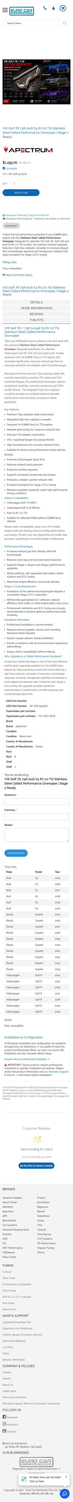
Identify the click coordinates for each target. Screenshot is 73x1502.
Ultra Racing (44, 1234)
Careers (7, 1372)
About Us (8, 1384)
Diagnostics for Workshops (17, 1328)
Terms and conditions (14, 1397)
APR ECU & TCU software (17, 1297)
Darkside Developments (16, 1229)
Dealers (7, 1378)
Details (36, 302)
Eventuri (7, 1234)
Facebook (11, 1417)
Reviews (36, 314)
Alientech (8, 1207)
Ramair (41, 1211)
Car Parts (8, 1347)
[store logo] (21, 11)
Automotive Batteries (14, 1341)
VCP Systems (44, 1238)
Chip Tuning (9, 1290)
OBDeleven (9, 1252)
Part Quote (8, 1303)
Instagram (12, 1424)
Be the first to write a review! (36, 1165)
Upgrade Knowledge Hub (17, 1322)
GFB (5, 1238)
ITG (4, 1243)
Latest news (9, 1391)
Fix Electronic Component (17, 1284)
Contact (7, 1272)
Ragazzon (42, 1207)
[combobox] (31, 23)
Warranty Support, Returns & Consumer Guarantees (31, 1403)
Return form (9, 1309)
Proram (41, 1197)
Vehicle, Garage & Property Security (22, 1334)
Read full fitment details (19, 275)
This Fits (36, 320)
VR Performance (46, 1243)
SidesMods (43, 1216)
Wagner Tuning (45, 1248)
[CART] (63, 8)
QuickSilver (43, 1202)
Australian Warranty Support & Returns (27, 215)
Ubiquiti (41, 1229)
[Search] (64, 23)
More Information (36, 308)
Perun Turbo (9, 1257)
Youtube (11, 1431)
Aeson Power (10, 1202)
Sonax (40, 1220)
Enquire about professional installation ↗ (27, 1059)
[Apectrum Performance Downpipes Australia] (28, 148)
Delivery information (14, 1359)
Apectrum (8, 1211)
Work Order (9, 1278)
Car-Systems (10, 1225)
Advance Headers (12, 1197)
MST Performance (13, 1248)
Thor (39, 1225)
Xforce (40, 1252)
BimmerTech (9, 1220)
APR (5, 1216)
